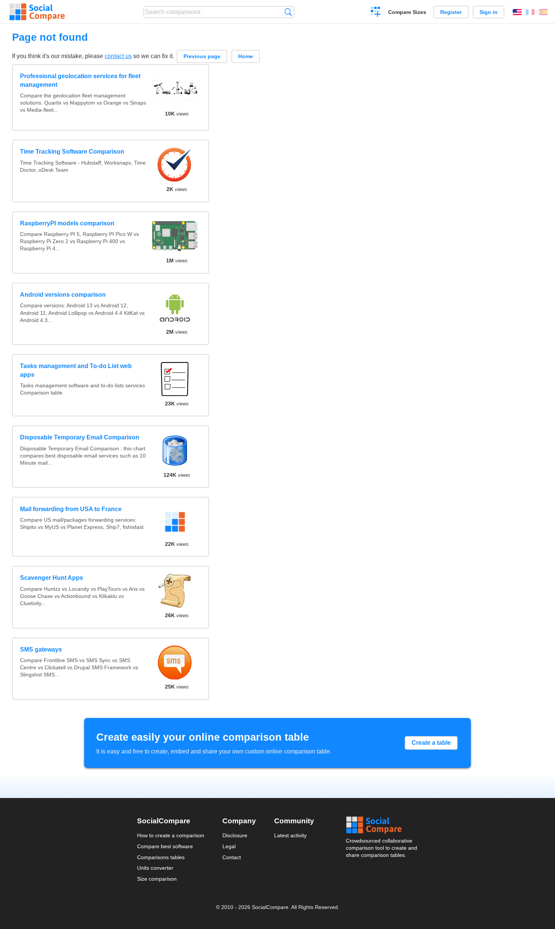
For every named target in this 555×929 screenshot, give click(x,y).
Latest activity (290, 835)
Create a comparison (376, 13)
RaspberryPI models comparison (67, 223)
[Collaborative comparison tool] (37, 12)
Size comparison (157, 879)
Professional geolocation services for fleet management (80, 80)
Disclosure (234, 835)
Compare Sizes (407, 12)
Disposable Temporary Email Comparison (79, 437)
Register (451, 12)
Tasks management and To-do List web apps (76, 370)
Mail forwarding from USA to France (71, 509)
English (517, 12)
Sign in (488, 12)
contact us (118, 56)
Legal (229, 846)
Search (288, 11)
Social (382, 825)
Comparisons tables (161, 857)
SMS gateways (41, 649)
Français (530, 12)
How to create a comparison (170, 835)
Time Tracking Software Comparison (72, 151)
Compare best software (165, 846)
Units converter (155, 868)
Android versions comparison (63, 294)
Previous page (201, 56)
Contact (231, 857)
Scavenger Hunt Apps (51, 578)
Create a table (431, 743)
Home (245, 56)
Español (543, 12)
